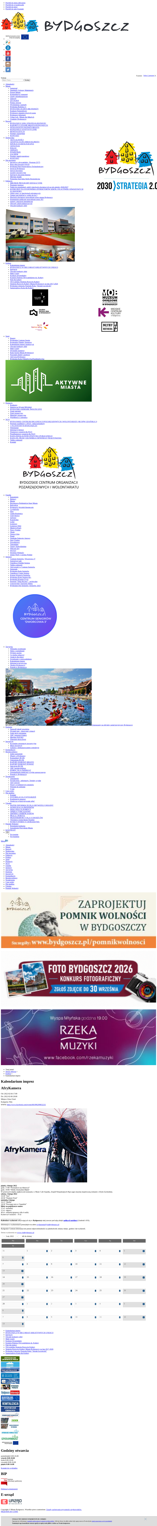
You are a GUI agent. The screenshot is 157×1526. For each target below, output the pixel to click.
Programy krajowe (17, 185)
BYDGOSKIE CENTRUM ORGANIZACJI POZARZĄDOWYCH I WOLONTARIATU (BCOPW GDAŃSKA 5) (53, 422)
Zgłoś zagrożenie (16, 754)
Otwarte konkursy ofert (18, 206)
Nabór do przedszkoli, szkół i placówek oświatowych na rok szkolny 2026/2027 (39, 187)
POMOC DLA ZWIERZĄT (20, 770)
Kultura (8, 263)
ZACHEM (14, 154)
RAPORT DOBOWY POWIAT (22, 764)
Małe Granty (14, 273)
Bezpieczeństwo (11, 752)
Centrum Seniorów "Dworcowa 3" (23, 559)
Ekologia (9, 727)
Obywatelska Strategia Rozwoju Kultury (25, 282)
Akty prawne (15, 783)
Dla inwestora (11, 160)
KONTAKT (14, 158)
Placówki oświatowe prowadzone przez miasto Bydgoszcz (31, 197)
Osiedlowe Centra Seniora (19, 573)
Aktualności (10, 84)
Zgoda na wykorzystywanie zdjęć (22, 801)
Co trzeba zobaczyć (17, 655)
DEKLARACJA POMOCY (20, 809)
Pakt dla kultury (16, 280)
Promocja (9, 403)
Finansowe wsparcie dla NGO (21, 432)
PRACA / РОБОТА (17, 816)
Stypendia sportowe (17, 351)
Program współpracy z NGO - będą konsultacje (27, 424)
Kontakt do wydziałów (9, 1468)
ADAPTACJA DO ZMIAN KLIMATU (25, 142)
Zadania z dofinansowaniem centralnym (24, 748)
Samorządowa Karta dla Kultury (22, 288)
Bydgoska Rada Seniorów (19, 571)
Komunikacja (10, 750)
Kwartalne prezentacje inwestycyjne (23, 744)
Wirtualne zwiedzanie (18, 649)
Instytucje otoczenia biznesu (20, 175)
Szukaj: (3, 78)
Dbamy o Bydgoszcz (17, 756)
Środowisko (10, 138)
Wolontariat (14, 428)
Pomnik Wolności (12, 824)
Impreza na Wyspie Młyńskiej (21, 407)
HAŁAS (13, 148)
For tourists (14, 834)
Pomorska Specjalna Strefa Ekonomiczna (25, 179)
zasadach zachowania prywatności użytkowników (40, 1521)
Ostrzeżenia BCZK (17, 760)
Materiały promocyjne (18, 415)
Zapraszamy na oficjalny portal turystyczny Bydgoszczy (112, 725)
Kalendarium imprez (17, 265)
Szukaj (27, 80)
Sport (7, 336)
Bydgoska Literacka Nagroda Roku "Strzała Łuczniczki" (30, 286)
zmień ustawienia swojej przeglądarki (102, 1521)
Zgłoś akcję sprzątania (18, 733)
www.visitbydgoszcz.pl (25, 1233)
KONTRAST (11, 830)
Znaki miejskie (15, 411)
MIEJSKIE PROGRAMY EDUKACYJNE (26, 183)
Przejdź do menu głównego (15, 3)
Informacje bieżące (17, 430)
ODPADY (14, 150)
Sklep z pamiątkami (17, 651)
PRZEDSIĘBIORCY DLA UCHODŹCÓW (26, 818)
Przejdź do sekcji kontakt (15, 9)
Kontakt (13, 442)
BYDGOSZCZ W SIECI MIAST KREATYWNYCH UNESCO (34, 267)
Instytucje (13, 269)
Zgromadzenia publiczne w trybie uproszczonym (28, 772)
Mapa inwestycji (16, 746)
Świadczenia (10, 776)
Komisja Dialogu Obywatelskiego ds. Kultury (26, 278)
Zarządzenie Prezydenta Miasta (21, 828)
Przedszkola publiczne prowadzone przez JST (26, 199)
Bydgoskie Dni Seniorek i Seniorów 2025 (25, 586)
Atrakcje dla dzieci (17, 657)
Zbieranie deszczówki (18, 739)
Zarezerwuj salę (16, 561)
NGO (8, 419)
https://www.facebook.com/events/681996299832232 (26, 1105)
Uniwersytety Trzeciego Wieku (21, 584)
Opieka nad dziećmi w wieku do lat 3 (23, 195)
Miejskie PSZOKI (16, 737)
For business (14, 837)
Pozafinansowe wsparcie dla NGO (22, 434)
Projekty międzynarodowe (19, 156)
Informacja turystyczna (18, 663)
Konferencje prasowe (18, 799)
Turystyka (9, 647)
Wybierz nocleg (15, 653)
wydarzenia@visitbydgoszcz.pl (48, 1225)
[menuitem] (81, 84)
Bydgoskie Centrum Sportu (20, 340)
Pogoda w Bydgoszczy (18, 667)
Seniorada (13, 569)
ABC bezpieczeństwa (18, 768)
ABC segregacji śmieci (18, 735)
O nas (12, 789)
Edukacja (9, 181)
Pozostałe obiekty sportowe (20, 355)
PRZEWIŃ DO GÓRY (9, 1512)
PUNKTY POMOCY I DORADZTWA (25, 822)
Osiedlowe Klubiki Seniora (20, 563)
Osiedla (8, 495)
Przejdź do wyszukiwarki (15, 5)
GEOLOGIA (15, 146)
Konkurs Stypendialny (18, 276)
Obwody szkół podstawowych (21, 204)
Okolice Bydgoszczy (17, 665)
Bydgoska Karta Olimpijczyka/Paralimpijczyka (27, 359)
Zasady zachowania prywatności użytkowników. (64, 1510)
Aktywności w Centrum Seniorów (22, 567)
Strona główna (11, 1072)
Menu (3, 841)
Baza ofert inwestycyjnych (19, 164)
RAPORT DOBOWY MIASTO (22, 762)
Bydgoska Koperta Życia (19, 579)
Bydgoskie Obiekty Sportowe (21, 342)
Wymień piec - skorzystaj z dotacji (22, 731)
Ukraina (8, 803)
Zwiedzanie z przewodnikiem (21, 659)
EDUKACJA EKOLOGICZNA (22, 144)
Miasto (8, 86)
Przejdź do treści (11, 7)
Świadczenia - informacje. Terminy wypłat (25, 781)
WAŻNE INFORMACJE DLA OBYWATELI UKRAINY (31, 805)
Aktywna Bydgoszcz (17, 357)
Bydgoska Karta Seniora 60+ (20, 577)
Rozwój (8, 121)
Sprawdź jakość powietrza (19, 729)
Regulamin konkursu (17, 826)
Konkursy (13, 405)
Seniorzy (9, 557)
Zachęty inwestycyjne (18, 173)
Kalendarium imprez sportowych (22, 344)
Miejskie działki (16, 177)
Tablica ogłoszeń (16, 440)
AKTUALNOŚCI (17, 140)
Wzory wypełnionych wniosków (22, 785)
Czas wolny (10, 791)
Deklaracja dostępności (9, 1489)
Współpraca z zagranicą (18, 417)
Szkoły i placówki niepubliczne (21, 202)
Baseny (13, 338)
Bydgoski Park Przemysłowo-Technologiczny (26, 167)
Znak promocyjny (16, 413)
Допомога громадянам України (22, 820)
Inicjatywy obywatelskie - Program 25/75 (25, 162)
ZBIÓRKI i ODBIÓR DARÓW (22, 814)
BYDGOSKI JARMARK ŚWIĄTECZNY (26, 409)
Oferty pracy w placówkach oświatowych (25, 193)
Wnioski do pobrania (17, 787)
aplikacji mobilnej (70, 1220)
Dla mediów (10, 793)
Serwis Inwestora (16, 171)
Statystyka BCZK (16, 766)
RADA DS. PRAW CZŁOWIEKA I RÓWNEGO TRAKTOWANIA (35, 438)
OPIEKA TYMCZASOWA (20, 811)
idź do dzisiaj (27, 1236)
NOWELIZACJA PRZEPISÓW (22, 807)
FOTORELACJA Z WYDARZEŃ (23, 797)
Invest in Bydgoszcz (17, 169)
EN (7, 832)
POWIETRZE (15, 152)
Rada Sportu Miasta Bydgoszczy (22, 353)
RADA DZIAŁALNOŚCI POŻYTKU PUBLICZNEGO (31, 436)
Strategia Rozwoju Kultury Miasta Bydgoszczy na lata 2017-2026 (34, 284)
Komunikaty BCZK (17, 758)
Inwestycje (9, 741)
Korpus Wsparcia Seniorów (20, 575)
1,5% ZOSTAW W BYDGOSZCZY (23, 426)
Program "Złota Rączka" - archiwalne (23, 582)
